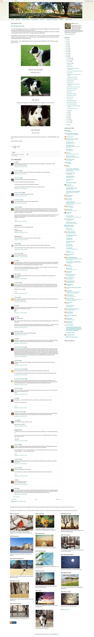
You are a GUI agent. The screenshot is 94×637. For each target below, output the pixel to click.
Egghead (16, 274)
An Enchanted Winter (70, 275)
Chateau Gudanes (70, 325)
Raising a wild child (69, 177)
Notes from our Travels (71, 222)
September (69, 63)
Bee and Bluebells (69, 160)
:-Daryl (15, 406)
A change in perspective (70, 310)
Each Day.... (68, 265)
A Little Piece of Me (70, 159)
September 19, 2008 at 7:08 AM (20, 301)
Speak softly (69, 92)
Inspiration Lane (69, 179)
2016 (67, 43)
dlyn (15, 338)
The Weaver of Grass (18, 411)
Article (67, 316)
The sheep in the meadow (72, 77)
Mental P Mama (17, 199)
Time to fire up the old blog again (72, 223)
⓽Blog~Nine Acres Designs (72, 337)
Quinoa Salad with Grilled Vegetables (72, 157)
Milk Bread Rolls (69, 131)
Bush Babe (68, 162)
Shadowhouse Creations (71, 182)
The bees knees (70, 97)
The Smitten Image (70, 219)
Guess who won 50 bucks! (71, 233)
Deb (15, 162)
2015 (67, 44)
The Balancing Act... (69, 239)
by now (67, 288)
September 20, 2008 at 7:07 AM (20, 455)
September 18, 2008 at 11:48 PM (20, 256)
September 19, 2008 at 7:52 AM (20, 334)
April (68, 117)
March (68, 119)
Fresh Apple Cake (69, 174)
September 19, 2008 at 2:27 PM (20, 416)
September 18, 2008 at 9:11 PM (20, 203)
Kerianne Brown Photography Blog (73, 261)
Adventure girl (17, 177)
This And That (68, 306)
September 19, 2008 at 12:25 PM (20, 394)
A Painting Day (69, 209)
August (68, 110)
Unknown (16, 297)
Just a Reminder (69, 266)
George (15, 155)
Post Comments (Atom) (21, 501)
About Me (18, 19)
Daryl (15, 398)
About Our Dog (25, 19)
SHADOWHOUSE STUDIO (71, 188)
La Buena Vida (69, 244)
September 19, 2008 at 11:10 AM (20, 365)
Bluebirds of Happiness (70, 282)
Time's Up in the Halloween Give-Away (74, 71)
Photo (67, 180)
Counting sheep (70, 82)
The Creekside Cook (70, 173)
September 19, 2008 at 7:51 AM (20, 327)
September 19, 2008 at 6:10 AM (20, 293)
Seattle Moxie (69, 198)
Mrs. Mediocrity (69, 149)
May (68, 115)
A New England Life (70, 277)
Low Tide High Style (70, 281)
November (69, 60)
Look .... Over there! (69, 207)
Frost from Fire (69, 220)
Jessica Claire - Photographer (72, 168)
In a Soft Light (69, 302)
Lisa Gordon (68, 212)
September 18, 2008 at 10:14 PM (20, 232)
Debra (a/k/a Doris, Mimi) (19, 347)
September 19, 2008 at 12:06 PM (20, 384)
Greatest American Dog (71, 93)
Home (12, 19)
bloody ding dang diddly (71, 100)
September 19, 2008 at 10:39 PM (20, 440)
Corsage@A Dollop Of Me (19, 378)
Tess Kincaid (17, 170)
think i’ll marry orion (69, 150)
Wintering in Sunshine (70, 226)
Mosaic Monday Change (70, 296)
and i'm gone (68, 285)
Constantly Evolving (70, 332)
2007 (67, 124)
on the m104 (68, 184)
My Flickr (42, 19)
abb (15, 479)
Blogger (57, 634)
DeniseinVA (16, 360)
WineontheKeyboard (70, 241)
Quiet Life (68, 152)
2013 (67, 48)
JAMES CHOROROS (70, 202)
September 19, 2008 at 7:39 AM (20, 312)
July (68, 112)
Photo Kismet (69, 268)
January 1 (68, 166)
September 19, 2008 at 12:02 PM (20, 374)
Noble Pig (68, 130)
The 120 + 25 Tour (70, 298)
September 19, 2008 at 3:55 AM (20, 278)
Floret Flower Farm (70, 145)
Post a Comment (16, 496)
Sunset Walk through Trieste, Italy (72, 134)
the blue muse (69, 228)
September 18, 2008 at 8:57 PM (20, 173)
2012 (67, 50)
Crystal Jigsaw (69, 248)
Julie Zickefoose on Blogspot (72, 138)
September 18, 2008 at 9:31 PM (20, 221)
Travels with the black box (72, 88)
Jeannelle (16, 243)
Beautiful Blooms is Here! (70, 143)
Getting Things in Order (70, 319)
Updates (67, 255)
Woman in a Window (18, 192)
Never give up (69, 98)
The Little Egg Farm (70, 305)
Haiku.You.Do (69, 290)
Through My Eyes (69, 284)
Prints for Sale (68, 19)
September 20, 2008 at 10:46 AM (20, 476)
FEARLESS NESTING (70, 274)
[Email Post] (27, 154)
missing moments (70, 225)
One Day (68, 251)
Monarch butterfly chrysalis (72, 108)
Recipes (61, 19)
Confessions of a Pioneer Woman (73, 191)
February (69, 120)
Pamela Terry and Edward (19, 369)
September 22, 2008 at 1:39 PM (20, 494)
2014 (67, 46)
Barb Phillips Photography (71, 257)
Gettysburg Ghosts (70, 254)
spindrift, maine (69, 321)
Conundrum (69, 64)
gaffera (49, 634)
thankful (67, 303)
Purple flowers (68, 272)
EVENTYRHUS (69, 318)
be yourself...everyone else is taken (73, 287)
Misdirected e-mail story (71, 102)
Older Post (58, 499)
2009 (67, 55)
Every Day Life (69, 238)
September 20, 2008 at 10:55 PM (20, 484)
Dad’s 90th (68, 242)
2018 (67, 39)
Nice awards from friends (72, 104)
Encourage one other (71, 90)
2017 (67, 41)
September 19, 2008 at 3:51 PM (20, 426)
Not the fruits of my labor (71, 95)
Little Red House (69, 295)
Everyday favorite (17, 26)
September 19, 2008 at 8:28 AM (20, 343)
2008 (67, 56)
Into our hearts (70, 66)
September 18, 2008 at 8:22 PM (20, 166)
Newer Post (13, 499)
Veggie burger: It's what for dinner (73, 86)
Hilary (15, 488)
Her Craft (67, 213)
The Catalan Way (69, 215)
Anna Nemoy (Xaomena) (71, 315)
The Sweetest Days (70, 334)
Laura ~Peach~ (17, 253)
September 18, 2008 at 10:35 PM (20, 239)
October (68, 61)
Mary (15, 305)
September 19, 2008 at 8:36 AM (20, 356)
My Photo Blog (34, 19)
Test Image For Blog (69, 189)
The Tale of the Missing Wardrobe (72, 249)
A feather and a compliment (72, 79)
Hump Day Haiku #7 (69, 313)
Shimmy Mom (17, 388)
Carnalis (16, 420)
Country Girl (16, 207)
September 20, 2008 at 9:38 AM (20, 463)
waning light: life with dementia (72, 308)
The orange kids (69, 199)
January (68, 122)
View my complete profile (70, 34)
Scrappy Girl (17, 459)
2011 (67, 51)
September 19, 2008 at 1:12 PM (20, 407)
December (69, 58)
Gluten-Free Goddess (70, 156)
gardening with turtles (70, 231)
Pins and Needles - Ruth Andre (71, 210)
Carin (15, 260)
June (68, 114)
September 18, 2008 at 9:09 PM (20, 188)
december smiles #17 (70, 229)
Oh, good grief (69, 72)
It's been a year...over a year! (71, 269)
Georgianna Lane (69, 142)
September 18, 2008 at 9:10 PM (20, 195)
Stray (15, 316)
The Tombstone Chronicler (71, 235)
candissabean (69, 271)
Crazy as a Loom (69, 136)
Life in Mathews (69, 195)
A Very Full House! (69, 236)
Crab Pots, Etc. (69, 196)
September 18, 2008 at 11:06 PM (20, 249)
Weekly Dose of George (52, 19)
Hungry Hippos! (69, 163)
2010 (67, 53)
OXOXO (67, 165)
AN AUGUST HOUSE (70, 252)
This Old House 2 (69, 206)
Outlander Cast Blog (70, 176)
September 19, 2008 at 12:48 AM (20, 270)
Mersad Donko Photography (72, 133)
